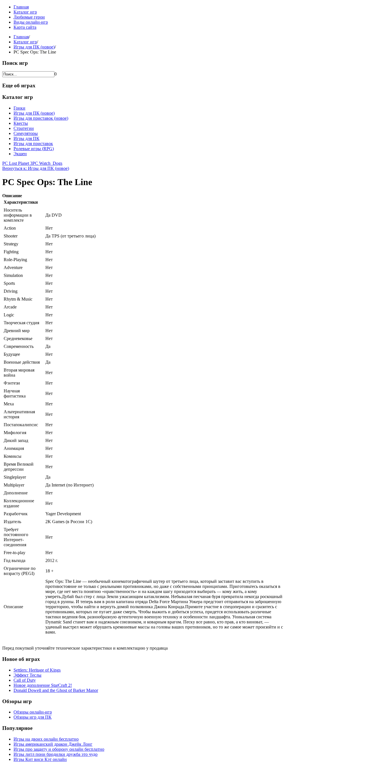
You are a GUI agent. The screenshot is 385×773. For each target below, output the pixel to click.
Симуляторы (26, 133)
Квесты (21, 123)
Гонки (19, 108)
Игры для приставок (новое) (41, 118)
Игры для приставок (33, 143)
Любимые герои (29, 17)
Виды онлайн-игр (31, 22)
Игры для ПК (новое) (34, 47)
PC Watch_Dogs (47, 163)
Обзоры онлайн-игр (33, 712)
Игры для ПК (26, 138)
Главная (21, 7)
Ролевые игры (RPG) (34, 148)
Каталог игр (25, 12)
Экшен (20, 153)
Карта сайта (25, 27)
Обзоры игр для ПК (33, 717)
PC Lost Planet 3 (17, 163)
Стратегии (24, 128)
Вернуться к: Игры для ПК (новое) (35, 168)
